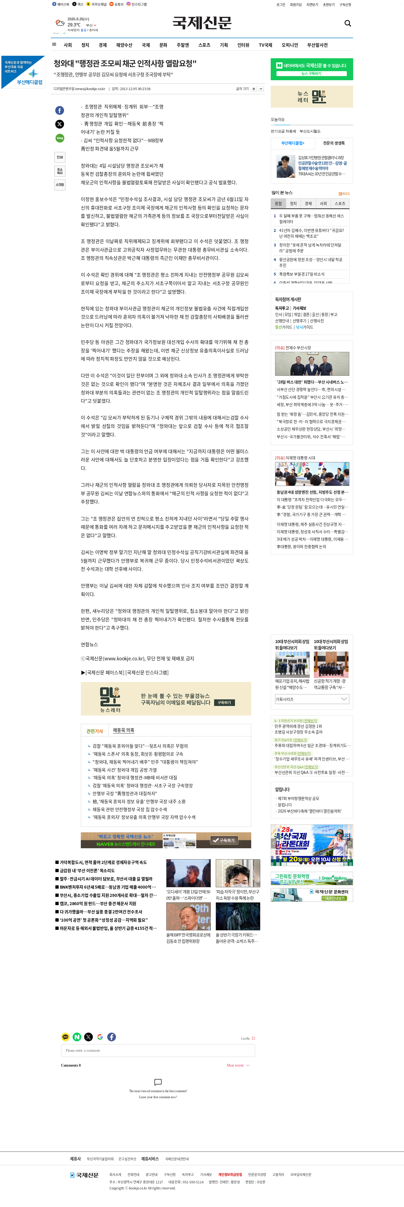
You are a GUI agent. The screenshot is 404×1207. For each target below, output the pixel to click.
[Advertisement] (207, 136)
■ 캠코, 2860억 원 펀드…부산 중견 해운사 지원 (95, 903)
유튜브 (119, 4)
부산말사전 (317, 44)
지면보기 (312, 4)
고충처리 (278, 1174)
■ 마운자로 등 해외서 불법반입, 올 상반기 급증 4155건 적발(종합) (111, 928)
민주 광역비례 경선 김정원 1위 (298, 726)
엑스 (81, 4)
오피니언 (290, 44)
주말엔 (183, 44)
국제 (146, 44)
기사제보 (206, 1174)
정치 (85, 44)
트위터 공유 (60, 125)
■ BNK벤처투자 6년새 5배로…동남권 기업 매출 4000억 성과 (107, 887)
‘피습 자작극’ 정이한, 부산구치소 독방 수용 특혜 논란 (237, 895)
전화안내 (133, 1174)
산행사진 (317, 320)
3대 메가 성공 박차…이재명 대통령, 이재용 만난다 (316, 539)
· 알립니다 (283, 804)
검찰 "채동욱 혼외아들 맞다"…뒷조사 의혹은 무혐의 (140, 745)
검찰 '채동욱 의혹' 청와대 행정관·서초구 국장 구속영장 (143, 785)
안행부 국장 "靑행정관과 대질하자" (125, 793)
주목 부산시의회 (293, 753)
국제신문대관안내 (177, 1158)
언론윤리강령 (257, 1174)
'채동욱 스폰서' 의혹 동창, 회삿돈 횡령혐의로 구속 (138, 753)
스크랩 (60, 185)
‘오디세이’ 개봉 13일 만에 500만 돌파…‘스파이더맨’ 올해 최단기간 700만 (188, 898)
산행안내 (282, 320)
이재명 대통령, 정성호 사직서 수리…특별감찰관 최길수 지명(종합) (328, 531)
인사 (278, 314)
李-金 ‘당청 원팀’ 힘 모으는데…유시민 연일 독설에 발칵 (320, 507)
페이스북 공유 (60, 111)
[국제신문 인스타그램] (147, 672)
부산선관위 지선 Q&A (296, 766)
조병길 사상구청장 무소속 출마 (299, 732)
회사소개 (115, 1174)
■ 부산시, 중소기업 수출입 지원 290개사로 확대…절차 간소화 (108, 895)
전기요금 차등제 (283, 131)
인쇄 (60, 158)
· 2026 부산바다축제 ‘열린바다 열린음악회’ (308, 811)
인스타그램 (139, 4)
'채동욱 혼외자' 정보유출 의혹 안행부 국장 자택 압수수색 (144, 817)
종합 (278, 203)
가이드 (283, 327)
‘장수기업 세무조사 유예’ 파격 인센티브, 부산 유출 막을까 (319, 758)
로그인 (280, 4)
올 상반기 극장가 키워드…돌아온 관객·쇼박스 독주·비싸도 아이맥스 (236, 941)
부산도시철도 (310, 131)
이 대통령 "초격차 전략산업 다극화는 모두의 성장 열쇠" (320, 499)
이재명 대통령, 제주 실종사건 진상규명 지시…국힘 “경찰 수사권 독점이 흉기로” (339, 524)
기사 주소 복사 (60, 172)
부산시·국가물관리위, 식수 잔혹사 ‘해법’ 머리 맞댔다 (318, 436)
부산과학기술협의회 (100, 1158)
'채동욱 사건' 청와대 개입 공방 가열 (125, 769)
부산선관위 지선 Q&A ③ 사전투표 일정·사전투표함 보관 (319, 772)
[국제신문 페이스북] (104, 672)
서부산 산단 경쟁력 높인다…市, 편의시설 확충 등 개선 (319, 389)
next (350, 843)
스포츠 (204, 44)
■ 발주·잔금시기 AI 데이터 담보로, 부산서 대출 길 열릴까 (104, 878)
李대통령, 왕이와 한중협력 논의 (301, 546)
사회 (68, 44)
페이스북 (63, 4)
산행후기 (299, 320)
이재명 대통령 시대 (295, 457)
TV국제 (265, 44)
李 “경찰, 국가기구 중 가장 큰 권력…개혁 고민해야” (317, 514)
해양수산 (124, 44)
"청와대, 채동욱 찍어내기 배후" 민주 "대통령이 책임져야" (145, 761)
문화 (163, 44)
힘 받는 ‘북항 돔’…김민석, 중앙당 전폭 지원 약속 (314, 414)
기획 (224, 44)
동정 (324, 314)
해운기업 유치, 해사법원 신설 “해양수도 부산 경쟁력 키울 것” (292, 687)
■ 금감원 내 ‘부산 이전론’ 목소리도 (85, 870)
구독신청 (345, 4)
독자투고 (188, 1174)
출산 (315, 314)
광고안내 (151, 1174)
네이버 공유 (60, 139)
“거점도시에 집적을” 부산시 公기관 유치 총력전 (314, 397)
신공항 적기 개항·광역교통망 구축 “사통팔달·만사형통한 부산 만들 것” (331, 690)
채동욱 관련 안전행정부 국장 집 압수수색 (130, 809)
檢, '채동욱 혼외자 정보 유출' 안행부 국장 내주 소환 (139, 801)
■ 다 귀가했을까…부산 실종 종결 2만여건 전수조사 (98, 911)
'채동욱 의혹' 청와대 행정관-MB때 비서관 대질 (135, 777)
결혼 (306, 314)
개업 (297, 314)
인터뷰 (243, 44)
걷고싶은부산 (127, 1158)
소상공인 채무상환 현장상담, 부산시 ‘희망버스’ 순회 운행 (321, 429)
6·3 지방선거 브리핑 (296, 720)
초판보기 (329, 4)
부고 (333, 314)
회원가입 (296, 4)
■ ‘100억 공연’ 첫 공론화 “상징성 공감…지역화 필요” (101, 920)
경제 (103, 44)
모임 (287, 314)
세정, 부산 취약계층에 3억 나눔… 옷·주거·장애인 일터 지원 (324, 404)
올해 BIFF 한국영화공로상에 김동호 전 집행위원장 (188, 938)
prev (274, 843)
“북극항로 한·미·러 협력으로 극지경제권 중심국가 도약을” (323, 421)
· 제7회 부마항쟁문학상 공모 (297, 798)
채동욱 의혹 (123, 730)
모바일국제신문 (300, 1174)
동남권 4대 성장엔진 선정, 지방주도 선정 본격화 (314, 492)
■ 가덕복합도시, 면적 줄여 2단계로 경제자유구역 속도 (101, 862)
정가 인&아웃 (291, 740)
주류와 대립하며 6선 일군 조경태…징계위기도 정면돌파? (319, 745)
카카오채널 (99, 4)
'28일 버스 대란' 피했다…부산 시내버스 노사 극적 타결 (320, 382)
